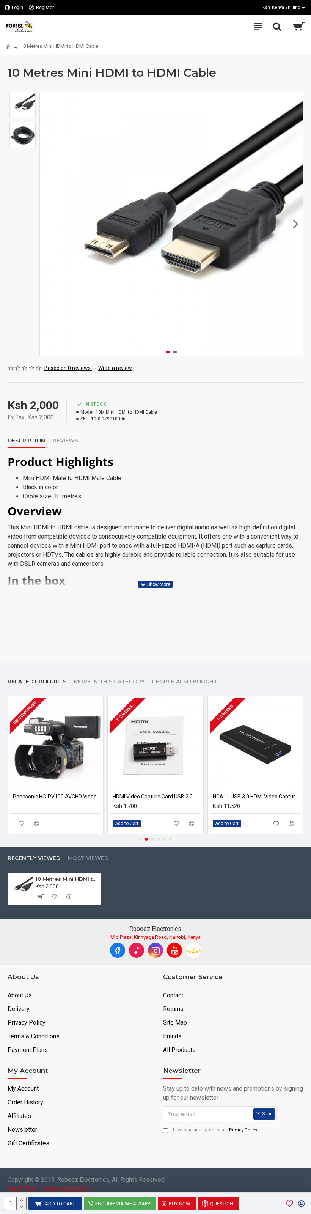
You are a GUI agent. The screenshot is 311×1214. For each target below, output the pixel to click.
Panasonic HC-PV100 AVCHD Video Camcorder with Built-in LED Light (57, 797)
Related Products (37, 682)
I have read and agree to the (214, 1129)
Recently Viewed (34, 858)
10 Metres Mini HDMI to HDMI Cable (67, 879)
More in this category (109, 682)
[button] (47, 223)
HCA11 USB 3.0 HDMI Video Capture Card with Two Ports (257, 797)
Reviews (65, 441)
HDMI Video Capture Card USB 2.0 (153, 797)
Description (26, 441)
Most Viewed (88, 858)
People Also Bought (184, 682)
